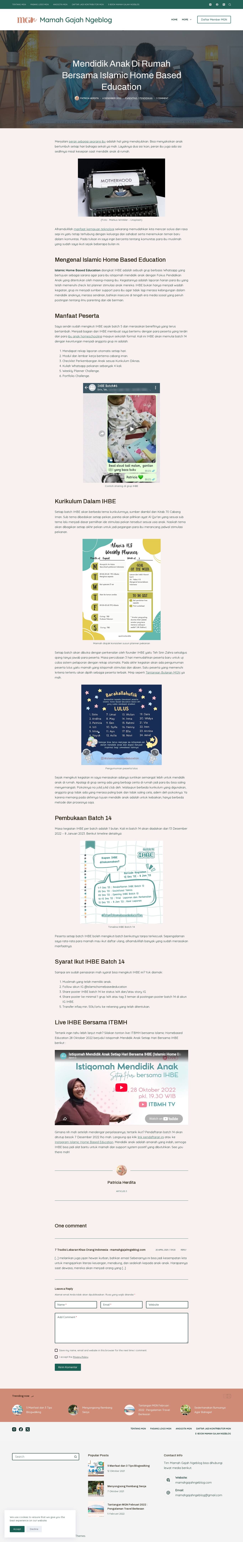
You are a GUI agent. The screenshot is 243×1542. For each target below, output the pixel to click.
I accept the (73, 1356)
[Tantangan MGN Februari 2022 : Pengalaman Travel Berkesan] (129, 1410)
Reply (183, 1250)
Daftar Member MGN (214, 19)
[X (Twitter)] (224, 4)
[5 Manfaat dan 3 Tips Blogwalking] (17, 1410)
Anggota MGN (60, 4)
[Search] (230, 4)
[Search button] (75, 1456)
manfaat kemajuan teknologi (94, 229)
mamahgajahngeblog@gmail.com (198, 1495)
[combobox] (42, 1456)
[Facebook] (217, 4)
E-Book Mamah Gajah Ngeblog (123, 4)
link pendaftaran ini (151, 1137)
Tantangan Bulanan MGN (163, 672)
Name (61, 1304)
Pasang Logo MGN (39, 4)
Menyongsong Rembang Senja (97, 1410)
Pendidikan (145, 98)
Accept (17, 1529)
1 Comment (162, 98)
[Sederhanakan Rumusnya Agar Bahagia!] (185, 1410)
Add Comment (67, 1317)
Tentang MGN (19, 4)
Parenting (131, 98)
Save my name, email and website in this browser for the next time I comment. (103, 1350)
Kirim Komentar (67, 1367)
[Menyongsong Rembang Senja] (73, 1410)
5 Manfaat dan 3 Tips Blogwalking (39, 1410)
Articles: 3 (121, 1191)
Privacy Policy (80, 1356)
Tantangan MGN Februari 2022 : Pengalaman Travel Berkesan (154, 1410)
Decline (34, 1529)
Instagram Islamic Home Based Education (84, 1142)
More (185, 19)
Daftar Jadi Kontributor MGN (88, 4)
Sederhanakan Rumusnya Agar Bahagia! (210, 1410)
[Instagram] (210, 4)
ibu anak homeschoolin (84, 336)
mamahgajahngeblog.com (193, 1482)
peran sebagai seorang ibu (87, 141)
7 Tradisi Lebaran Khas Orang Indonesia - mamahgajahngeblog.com (100, 1249)
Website (154, 1304)
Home (174, 19)
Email (107, 1304)
